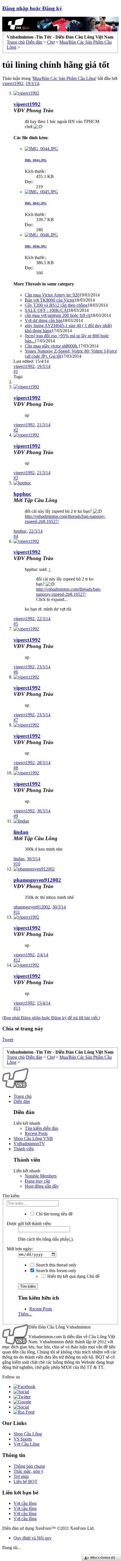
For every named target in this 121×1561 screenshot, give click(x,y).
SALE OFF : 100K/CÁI (46, 310)
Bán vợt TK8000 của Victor (50, 300)
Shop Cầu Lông (28, 1433)
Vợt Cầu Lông (26, 1444)
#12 (17, 960)
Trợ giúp (21, 1476)
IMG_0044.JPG (36, 160)
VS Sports (23, 1439)
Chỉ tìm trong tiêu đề (54, 1213)
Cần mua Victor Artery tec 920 (52, 295)
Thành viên (24, 1148)
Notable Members (41, 1176)
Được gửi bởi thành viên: (29, 1223)
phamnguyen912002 (37, 880)
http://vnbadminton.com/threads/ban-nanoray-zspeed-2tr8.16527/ (68, 592)
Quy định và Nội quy (32, 1537)
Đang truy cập (37, 1181)
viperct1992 (12, 83)
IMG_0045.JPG (36, 203)
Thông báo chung (29, 1466)
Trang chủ (23, 1096)
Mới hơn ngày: (20, 1248)
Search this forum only (55, 1270)
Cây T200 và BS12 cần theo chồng (56, 305)
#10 (17, 863)
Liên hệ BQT (25, 1481)
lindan (21, 832)
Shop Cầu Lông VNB (33, 1138)
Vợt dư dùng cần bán (43, 320)
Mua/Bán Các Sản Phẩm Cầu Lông (64, 78)
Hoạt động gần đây (42, 1186)
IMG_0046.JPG (36, 246)
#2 (16, 429)
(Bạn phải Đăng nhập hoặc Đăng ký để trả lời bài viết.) (51, 1017)
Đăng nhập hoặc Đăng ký (32, 8)
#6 (16, 672)
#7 (16, 719)
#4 (16, 536)
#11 (17, 912)
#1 (16, 371)
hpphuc (22, 494)
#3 (16, 477)
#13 (17, 1008)
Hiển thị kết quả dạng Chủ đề (73, 1276)
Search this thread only (56, 1265)
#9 (16, 816)
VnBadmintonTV (29, 1143)
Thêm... (25, 1314)
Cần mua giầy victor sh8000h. (51, 346)
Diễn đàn (22, 1101)
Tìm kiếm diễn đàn (41, 1128)
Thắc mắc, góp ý (28, 1471)
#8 (16, 767)
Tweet (7, 1039)
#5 (16, 623)
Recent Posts (36, 1133)
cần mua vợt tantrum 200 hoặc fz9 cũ (58, 315)
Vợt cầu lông (25, 1503)
